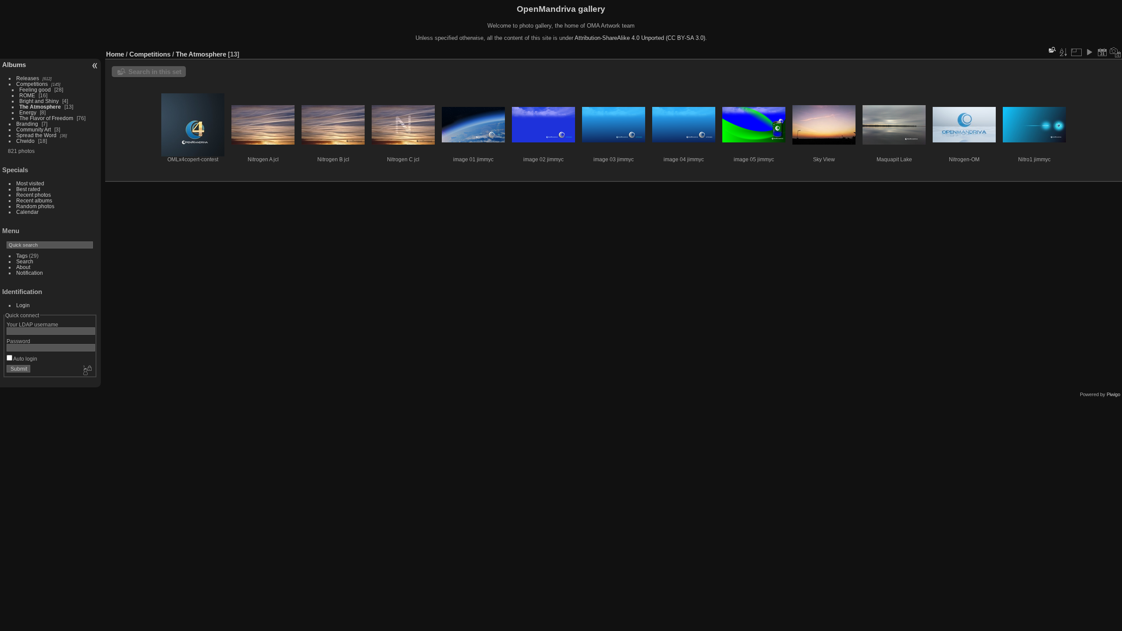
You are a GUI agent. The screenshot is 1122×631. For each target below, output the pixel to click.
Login (23, 305)
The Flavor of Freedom (46, 118)
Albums (14, 64)
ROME (27, 95)
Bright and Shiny (39, 101)
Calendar (27, 212)
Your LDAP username (32, 324)
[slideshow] (1089, 52)
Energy (27, 112)
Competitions (32, 84)
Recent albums (34, 200)
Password (18, 341)
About (23, 267)
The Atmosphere (40, 107)
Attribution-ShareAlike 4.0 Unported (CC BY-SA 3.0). (641, 38)
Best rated (28, 189)
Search (24, 261)
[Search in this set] (1051, 49)
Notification (29, 273)
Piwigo (1113, 394)
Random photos (35, 206)
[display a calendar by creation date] (1115, 52)
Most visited (30, 183)
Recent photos (33, 195)
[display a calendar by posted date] (1102, 52)
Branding (27, 124)
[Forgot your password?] (86, 370)
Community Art (33, 129)
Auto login (24, 359)
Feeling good (35, 89)
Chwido (25, 141)
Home (115, 54)
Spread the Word (36, 135)
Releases (27, 78)
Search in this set (154, 71)
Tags (22, 256)
